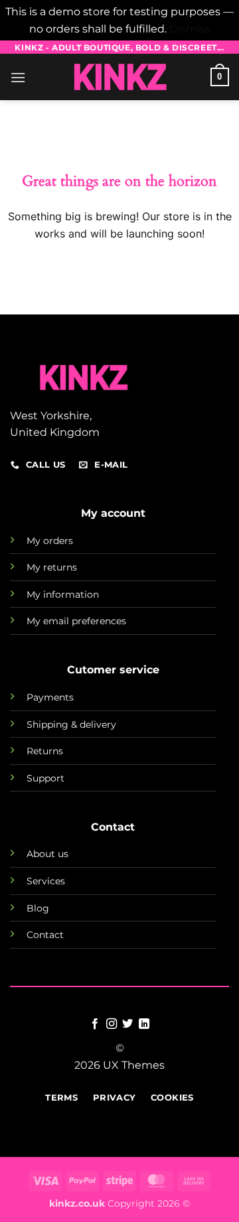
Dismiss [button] (189, 29)
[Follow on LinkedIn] (144, 1024)
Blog (38, 908)
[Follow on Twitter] (127, 1024)
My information (63, 594)
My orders (50, 541)
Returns (45, 751)
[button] (18, 77)
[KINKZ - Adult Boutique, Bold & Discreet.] (119, 77)
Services (46, 881)
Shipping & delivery (71, 724)
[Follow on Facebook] (95, 1024)
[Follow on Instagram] (111, 1024)
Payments (50, 697)
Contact (45, 935)
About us (47, 854)
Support (45, 778)
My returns (52, 567)
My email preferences (76, 621)
